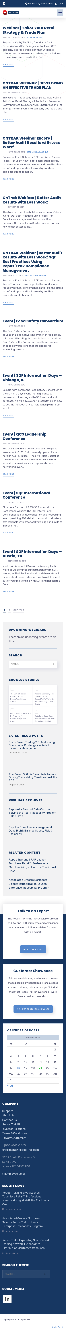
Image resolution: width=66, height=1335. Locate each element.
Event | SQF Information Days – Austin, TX (32, 554)
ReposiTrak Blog (12, 1124)
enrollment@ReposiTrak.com (20, 1150)
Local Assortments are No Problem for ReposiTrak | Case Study (20, 717)
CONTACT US (47, 4)
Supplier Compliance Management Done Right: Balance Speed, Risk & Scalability (30, 831)
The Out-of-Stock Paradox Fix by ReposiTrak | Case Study (18, 698)
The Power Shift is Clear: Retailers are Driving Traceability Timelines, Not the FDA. (33, 777)
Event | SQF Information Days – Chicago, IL (32, 377)
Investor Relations (13, 1129)
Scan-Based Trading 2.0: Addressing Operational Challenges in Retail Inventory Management (32, 745)
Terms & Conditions (14, 1133)
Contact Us (9, 1120)
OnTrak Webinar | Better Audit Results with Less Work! (32, 200)
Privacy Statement (14, 1138)
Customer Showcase (33, 970)
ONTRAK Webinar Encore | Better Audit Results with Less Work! (31, 143)
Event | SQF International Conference (26, 495)
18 (18, 1068)
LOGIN (60, 4)
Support (7, 1111)
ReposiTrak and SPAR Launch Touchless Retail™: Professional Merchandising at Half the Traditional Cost (32, 865)
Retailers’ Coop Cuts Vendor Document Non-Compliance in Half (45, 718)
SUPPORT (32, 4)
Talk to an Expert (33, 911)
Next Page (18, 610)
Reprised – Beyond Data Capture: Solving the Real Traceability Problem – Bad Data (32, 813)
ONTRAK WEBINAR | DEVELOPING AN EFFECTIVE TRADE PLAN (33, 85)
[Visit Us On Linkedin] (7, 1296)
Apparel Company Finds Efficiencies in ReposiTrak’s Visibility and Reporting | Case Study (45, 699)
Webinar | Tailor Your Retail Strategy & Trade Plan (29, 30)
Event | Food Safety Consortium (33, 321)
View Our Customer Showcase (33, 1009)
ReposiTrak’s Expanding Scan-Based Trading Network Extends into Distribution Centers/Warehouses (25, 1244)
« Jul (10, 1085)
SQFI (29, 152)
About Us (8, 1115)
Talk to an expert (33, 949)
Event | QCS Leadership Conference (25, 436)
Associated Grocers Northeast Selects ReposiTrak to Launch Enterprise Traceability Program (29, 883)
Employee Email (14, 1173)
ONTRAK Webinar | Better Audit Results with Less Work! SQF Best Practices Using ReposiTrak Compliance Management (32, 261)
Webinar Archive (35, 37)
